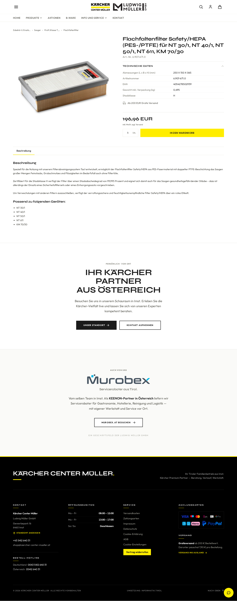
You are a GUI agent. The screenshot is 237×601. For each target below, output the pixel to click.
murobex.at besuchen (116, 422)
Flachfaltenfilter (71, 30)
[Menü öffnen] (16, 6)
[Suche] (201, 7)
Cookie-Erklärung (133, 534)
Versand (139, 124)
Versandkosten (131, 513)
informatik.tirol (152, 590)
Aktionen (54, 17)
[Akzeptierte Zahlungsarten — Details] (201, 520)
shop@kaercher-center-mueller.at (31, 545)
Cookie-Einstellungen (134, 544)
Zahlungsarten (131, 518)
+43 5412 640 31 (21, 540)
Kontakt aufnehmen (140, 325)
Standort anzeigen (28, 533)
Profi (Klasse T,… (52, 30)
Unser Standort (94, 325)
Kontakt (118, 17)
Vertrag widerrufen (137, 552)
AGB (125, 539)
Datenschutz (130, 528)
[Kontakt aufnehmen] (229, 593)
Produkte (32, 17)
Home (16, 17)
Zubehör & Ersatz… (22, 30)
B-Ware (71, 17)
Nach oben (214, 590)
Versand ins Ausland (191, 552)
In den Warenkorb (182, 132)
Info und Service (92, 17)
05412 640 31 (33, 569)
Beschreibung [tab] (23, 150)
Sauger (37, 30)
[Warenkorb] (220, 7)
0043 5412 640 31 (37, 564)
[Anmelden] (210, 7)
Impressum (129, 523)
